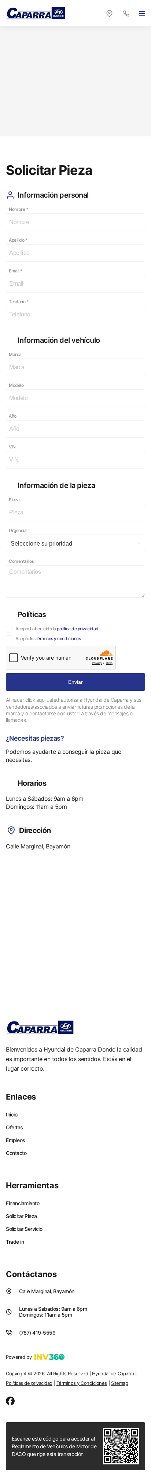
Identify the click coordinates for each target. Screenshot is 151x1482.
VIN (12, 447)
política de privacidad (77, 628)
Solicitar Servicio (24, 1229)
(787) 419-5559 (37, 1332)
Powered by (19, 1357)
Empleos (15, 1140)
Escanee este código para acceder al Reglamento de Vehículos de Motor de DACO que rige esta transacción (54, 1446)
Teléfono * (18, 301)
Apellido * (18, 240)
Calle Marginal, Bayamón (46, 1291)
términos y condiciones (58, 638)
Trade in (15, 1242)
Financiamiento (22, 1203)
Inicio (11, 1115)
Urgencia (17, 530)
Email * (15, 271)
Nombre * (18, 209)
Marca (15, 354)
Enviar (75, 682)
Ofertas (14, 1127)
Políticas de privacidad (29, 1383)
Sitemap (119, 1383)
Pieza (14, 499)
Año (12, 416)
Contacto (16, 1153)
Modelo (16, 385)
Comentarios (21, 561)
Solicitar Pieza (21, 1216)
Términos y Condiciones (81, 1383)
